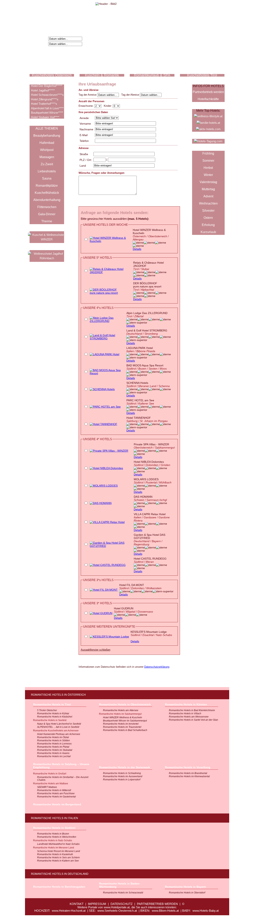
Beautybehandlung (46, 135)
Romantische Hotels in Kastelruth (55, 854)
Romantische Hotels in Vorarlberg (187, 767)
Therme (46, 221)
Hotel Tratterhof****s (44, 103)
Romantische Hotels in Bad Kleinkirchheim (192, 710)
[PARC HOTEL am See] (105, 406)
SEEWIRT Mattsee (47, 787)
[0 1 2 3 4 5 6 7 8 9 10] (116, 105)
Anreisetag (39, 38)
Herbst (208, 167)
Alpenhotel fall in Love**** (47, 108)
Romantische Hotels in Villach (185, 713)
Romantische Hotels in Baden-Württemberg (119, 885)
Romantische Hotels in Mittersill (54, 790)
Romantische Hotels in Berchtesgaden (59, 886)
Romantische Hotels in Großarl (49, 773)
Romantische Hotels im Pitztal (53, 746)
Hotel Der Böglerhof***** (46, 85)
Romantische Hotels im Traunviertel (122, 727)
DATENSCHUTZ (122, 904)
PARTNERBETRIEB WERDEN (157, 904)
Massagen (46, 157)
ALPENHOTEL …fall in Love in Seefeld (58, 727)
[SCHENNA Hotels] (102, 389)
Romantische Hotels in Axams (53, 753)
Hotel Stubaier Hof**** (45, 117)
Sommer (208, 160)
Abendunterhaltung (46, 200)
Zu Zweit (47, 164)
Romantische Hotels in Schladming (122, 773)
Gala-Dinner (46, 214)
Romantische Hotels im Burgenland (57, 804)
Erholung (208, 225)
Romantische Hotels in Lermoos (54, 743)
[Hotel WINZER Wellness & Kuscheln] (110, 241)
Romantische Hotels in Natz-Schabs (52, 840)
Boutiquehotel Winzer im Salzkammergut (125, 720)
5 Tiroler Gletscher (47, 710)
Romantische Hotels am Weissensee (189, 716)
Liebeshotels (47, 171)
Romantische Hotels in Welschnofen (56, 836)
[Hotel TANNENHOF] (103, 424)
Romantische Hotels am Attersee (120, 710)
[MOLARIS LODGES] (104, 485)
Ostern (208, 217)
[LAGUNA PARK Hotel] (104, 354)
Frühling (208, 153)
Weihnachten (208, 203)
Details (137, 249)
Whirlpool (47, 150)
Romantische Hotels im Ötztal (53, 737)
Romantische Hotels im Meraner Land (53, 847)
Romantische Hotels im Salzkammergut (120, 714)
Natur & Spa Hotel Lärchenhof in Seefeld (59, 723)
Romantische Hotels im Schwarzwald (123, 892)
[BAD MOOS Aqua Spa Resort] (107, 373)
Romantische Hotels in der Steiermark (124, 767)
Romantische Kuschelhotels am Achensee (56, 730)
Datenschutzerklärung (156, 666)
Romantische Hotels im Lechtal (54, 756)
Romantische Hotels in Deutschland (59, 873)
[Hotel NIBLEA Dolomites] (106, 468)
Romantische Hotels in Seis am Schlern (58, 857)
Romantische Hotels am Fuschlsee (56, 793)
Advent (208, 196)
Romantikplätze (47, 185)
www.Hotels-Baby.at (205, 910)
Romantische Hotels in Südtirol (54, 827)
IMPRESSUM (97, 904)
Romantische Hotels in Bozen (53, 833)
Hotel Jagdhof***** (43, 90)
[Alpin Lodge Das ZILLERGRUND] (107, 321)
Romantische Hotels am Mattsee (50, 783)
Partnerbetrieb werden (208, 92)
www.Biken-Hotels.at (165, 910)
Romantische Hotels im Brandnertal (188, 773)
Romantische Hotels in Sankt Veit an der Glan (193, 719)
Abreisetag (39, 43)
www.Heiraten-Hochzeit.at (69, 910)
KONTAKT (77, 904)
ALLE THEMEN (47, 128)
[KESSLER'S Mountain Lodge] (109, 636)
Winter (208, 175)
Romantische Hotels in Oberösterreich (125, 704)
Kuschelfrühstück (47, 192)
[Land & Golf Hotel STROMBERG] (107, 338)
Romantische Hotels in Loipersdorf (121, 779)
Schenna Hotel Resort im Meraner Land (58, 851)
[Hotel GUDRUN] (101, 613)
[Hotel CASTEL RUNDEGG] (108, 565)
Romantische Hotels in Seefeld (49, 720)
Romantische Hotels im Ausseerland (122, 776)
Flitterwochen (46, 207)
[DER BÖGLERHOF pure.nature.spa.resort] (110, 292)
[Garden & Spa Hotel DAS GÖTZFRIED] (111, 545)
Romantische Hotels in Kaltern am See (58, 860)
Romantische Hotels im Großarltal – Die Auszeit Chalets (62, 778)
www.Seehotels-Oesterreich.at (117, 910)
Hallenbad (46, 142)
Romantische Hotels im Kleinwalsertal (189, 776)
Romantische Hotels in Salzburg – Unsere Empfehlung (61, 766)
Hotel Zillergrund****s (44, 99)
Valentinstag (208, 182)
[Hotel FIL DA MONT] (104, 589)
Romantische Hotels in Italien (54, 818)
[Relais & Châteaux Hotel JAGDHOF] (110, 272)
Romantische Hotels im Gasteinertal (56, 796)
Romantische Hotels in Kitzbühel (54, 716)
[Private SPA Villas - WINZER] (109, 450)
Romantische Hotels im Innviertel (121, 723)
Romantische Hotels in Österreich (58, 694)
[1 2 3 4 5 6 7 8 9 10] (98, 105)
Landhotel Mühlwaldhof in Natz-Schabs (58, 844)
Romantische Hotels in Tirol (52, 704)
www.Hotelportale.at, (117, 907)
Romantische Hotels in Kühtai (53, 713)
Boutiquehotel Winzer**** (47, 112)
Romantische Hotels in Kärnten (186, 704)
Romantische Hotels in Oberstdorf (187, 892)
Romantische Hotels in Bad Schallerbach (125, 730)
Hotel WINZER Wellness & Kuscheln (122, 717)
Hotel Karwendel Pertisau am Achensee (58, 734)
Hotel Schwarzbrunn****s (47, 94)
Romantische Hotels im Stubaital (54, 750)
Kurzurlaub (208, 232)
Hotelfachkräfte (208, 99)
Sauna (46, 178)
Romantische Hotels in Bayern (185, 886)
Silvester (208, 210)
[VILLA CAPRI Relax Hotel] (107, 522)
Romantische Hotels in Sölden (53, 740)
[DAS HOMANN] (101, 503)
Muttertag (208, 189)
